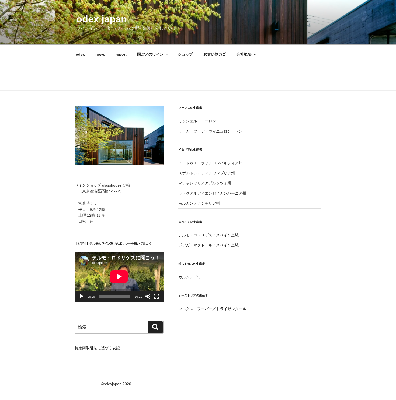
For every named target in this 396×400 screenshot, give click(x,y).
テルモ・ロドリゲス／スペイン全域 (208, 235)
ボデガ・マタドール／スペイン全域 (208, 245)
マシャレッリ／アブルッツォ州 (204, 183)
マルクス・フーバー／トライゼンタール (212, 309)
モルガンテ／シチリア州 (199, 203)
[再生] (81, 296)
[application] (119, 276)
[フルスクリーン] (156, 296)
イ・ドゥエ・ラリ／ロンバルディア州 (210, 163)
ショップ (185, 54)
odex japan (101, 19)
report (121, 54)
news (100, 54)
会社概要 (244, 54)
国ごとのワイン (150, 54)
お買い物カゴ (214, 54)
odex (80, 54)
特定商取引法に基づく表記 (97, 348)
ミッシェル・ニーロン (197, 121)
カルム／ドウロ (191, 277)
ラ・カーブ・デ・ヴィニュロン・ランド (212, 131)
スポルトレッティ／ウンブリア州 (206, 173)
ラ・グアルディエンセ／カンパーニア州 (212, 193)
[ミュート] (148, 296)
